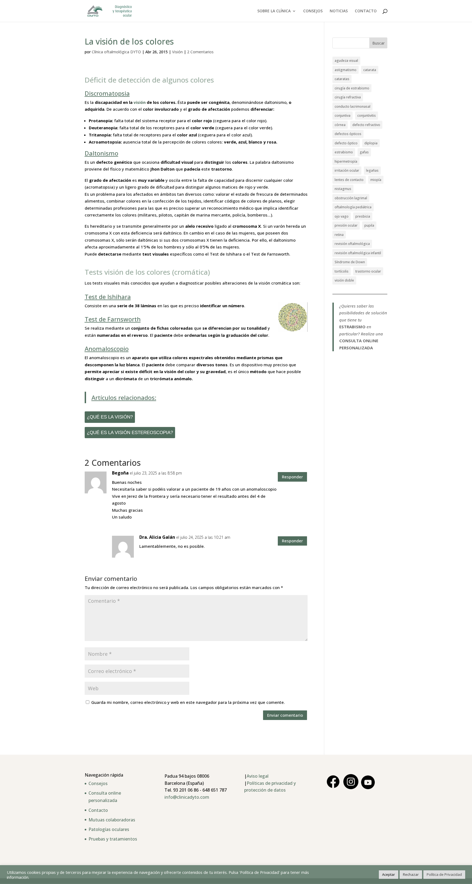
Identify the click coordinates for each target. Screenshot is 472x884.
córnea (340, 124)
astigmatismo (345, 70)
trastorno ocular (368, 271)
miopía (375, 179)
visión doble (344, 280)
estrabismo (344, 152)
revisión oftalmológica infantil (358, 253)
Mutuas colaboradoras (111, 820)
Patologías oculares (108, 829)
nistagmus (343, 188)
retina (339, 234)
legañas (372, 170)
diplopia (370, 143)
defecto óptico (346, 143)
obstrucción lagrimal (351, 198)
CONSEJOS (313, 11)
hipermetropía (346, 161)
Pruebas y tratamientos (112, 839)
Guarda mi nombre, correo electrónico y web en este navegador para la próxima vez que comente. (188, 702)
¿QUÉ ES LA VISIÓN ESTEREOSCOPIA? (130, 432)
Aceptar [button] (388, 874)
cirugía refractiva (348, 97)
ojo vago (342, 216)
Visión (177, 51)
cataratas (342, 79)
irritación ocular (347, 170)
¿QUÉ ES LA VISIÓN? (110, 416)
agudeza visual (346, 60)
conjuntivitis (366, 115)
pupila (369, 225)
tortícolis (342, 271)
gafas (364, 152)
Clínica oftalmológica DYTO (116, 51)
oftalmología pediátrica (353, 207)
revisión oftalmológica (352, 243)
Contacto (98, 810)
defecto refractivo (366, 124)
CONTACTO (366, 11)
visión (139, 102)
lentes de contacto (349, 179)
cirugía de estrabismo (352, 88)
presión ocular (346, 225)
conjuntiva (342, 115)
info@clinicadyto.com (186, 797)
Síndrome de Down (350, 262)
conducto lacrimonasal (352, 106)
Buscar (378, 43)
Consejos (98, 783)
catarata (369, 70)
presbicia (362, 216)
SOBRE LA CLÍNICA (274, 11)
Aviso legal (258, 776)
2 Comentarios (200, 51)
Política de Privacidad (444, 874)
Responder (292, 476)
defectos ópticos (348, 133)
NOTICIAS (339, 11)
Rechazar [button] (411, 874)
